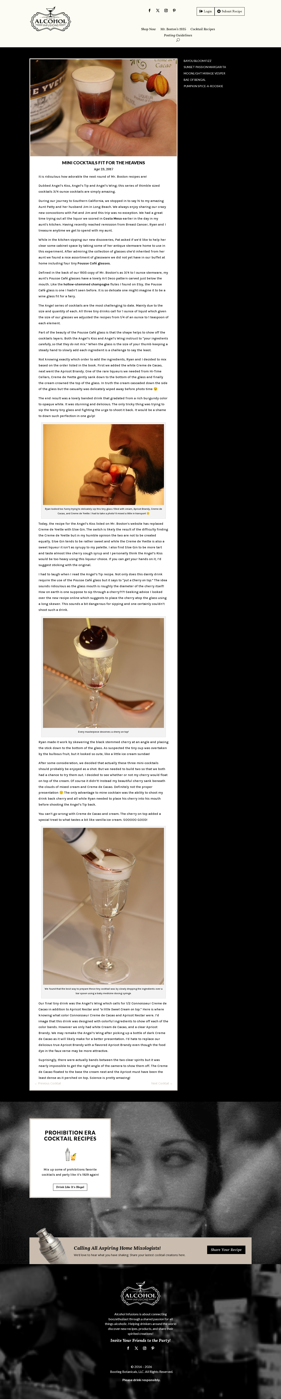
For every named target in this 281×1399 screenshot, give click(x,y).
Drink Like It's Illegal (70, 1187)
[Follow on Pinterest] (174, 10)
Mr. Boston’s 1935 (173, 29)
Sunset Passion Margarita (205, 67)
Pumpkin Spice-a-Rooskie (203, 86)
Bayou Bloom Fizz (197, 61)
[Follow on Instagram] (166, 10)
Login (208, 11)
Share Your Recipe (226, 1249)
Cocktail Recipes (202, 29)
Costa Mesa (112, 218)
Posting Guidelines (178, 35)
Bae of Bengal (195, 79)
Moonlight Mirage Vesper (204, 73)
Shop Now (148, 29)
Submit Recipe (232, 11)
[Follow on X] (157, 10)
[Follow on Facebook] (149, 10)
